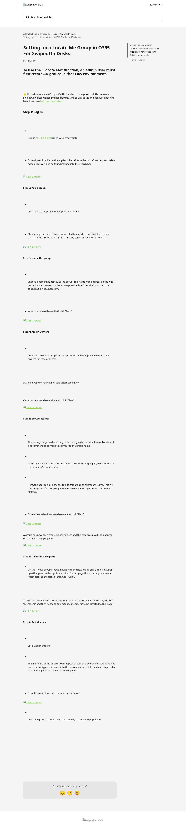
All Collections (30, 34)
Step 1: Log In (138, 60)
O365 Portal (45, 138)
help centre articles (50, 101)
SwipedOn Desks (48, 34)
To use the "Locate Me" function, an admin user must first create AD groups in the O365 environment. (144, 50)
